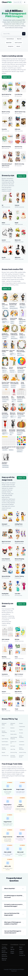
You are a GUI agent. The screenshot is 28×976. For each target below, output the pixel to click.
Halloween (17, 129)
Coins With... (13, 385)
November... (20, 399)
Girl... (11, 434)
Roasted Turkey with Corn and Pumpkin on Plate (5, 384)
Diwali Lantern (13, 734)
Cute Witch (21, 741)
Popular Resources (4, 951)
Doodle (4, 257)
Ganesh (18, 46)
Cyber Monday (5, 738)
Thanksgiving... (5, 385)
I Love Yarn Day (18, 94)
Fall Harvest (21, 744)
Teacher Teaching (4, 748)
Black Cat (19, 38)
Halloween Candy (4, 724)
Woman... (23, 387)
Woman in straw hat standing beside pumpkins (21, 414)
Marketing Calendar (4, 959)
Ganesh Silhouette (21, 748)
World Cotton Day (19, 164)
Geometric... (19, 451)
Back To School (20, 355)
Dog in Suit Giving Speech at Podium (12, 352)
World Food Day (6, 111)
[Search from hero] (23, 33)
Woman (19, 417)
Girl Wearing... (22, 307)
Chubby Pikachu (21, 337)
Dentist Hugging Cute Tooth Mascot (22, 319)
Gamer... (4, 355)
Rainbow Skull (21, 372)
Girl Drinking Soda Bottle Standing (12, 431)
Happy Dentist (22, 321)
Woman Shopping (19, 558)
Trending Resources (4, 947)
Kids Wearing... (5, 465)
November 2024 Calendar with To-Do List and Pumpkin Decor (21, 398)
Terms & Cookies (21, 952)
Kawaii (16, 222)
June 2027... (4, 449)
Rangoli (3, 752)
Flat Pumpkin (20, 432)
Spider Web (8, 42)
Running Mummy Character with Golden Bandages (13, 304)
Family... (12, 321)
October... (4, 401)
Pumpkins (4, 338)
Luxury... (13, 336)
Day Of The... (12, 416)
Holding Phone (18, 524)
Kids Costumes (5, 467)
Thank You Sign (12, 372)
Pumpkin (21, 723)
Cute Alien (17, 593)
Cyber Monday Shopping (13, 738)
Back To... (19, 353)
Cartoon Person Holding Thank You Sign (12, 369)
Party (16, 656)
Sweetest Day (18, 146)
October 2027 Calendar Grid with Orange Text (6, 398)
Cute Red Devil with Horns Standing (4, 431)
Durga (3, 735)
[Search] (20, 2)
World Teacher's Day (20, 111)
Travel (16, 709)
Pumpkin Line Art (13, 742)
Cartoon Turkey (22, 752)
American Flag (13, 752)
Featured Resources (4, 955)
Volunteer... (12, 370)
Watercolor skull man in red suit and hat (13, 414)
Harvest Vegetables (4, 731)
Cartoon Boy (5, 308)
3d (2, 205)
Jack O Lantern (18, 42)
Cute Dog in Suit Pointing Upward (5, 414)
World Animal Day (6, 146)
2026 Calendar (5, 639)
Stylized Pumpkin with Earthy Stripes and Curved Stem (21, 431)
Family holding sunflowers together (13, 319)
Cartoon (17, 205)
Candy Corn (10, 46)
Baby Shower (18, 691)
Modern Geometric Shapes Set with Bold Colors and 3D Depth (21, 448)
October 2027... (5, 399)
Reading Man (5, 593)
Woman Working (6, 576)
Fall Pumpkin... (5, 336)
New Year (4, 709)
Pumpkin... (19, 434)
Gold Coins (13, 387)
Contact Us (22, 955)
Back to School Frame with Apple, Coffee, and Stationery (21, 352)
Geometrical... (20, 449)
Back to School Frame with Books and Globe (5, 369)
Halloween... (12, 306)
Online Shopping (21, 736)
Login (12, 947)
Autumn (4, 691)
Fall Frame (12, 746)
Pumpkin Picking (21, 415)
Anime (3, 222)
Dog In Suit (4, 417)
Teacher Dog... (12, 354)
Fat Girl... (23, 385)
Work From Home (6, 541)
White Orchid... (14, 338)
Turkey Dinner (5, 387)
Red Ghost (13, 402)
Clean (7, 2)
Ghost (3, 728)
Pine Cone (12, 731)
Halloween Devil (4, 433)
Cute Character (6, 558)
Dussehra (4, 129)
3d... (3, 306)
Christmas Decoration (13, 756)
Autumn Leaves (5, 744)
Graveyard (4, 524)
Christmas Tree (5, 755)
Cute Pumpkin (5, 741)
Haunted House (10, 38)
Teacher (21, 729)
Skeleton (12, 728)
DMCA (20, 949)
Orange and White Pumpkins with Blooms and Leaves (6, 335)
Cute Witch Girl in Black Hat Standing (22, 304)
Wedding (4, 656)
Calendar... (11, 449)
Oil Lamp (21, 732)
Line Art (4, 240)
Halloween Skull (21, 370)
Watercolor (18, 240)
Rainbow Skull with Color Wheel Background (21, 368)
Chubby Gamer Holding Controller (5, 351)
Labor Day (12, 749)
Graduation (5, 674)
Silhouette (17, 257)
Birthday (17, 639)
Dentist (20, 323)
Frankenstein (22, 726)
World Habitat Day (6, 94)
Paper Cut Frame (4, 322)
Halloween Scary (12, 724)
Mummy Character (13, 308)
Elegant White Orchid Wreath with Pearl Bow (14, 335)
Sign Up (12, 949)
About (20, 947)
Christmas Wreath (21, 756)
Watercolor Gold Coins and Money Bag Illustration (14, 383)
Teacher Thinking (19, 576)
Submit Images (12, 952)
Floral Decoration (19, 541)
